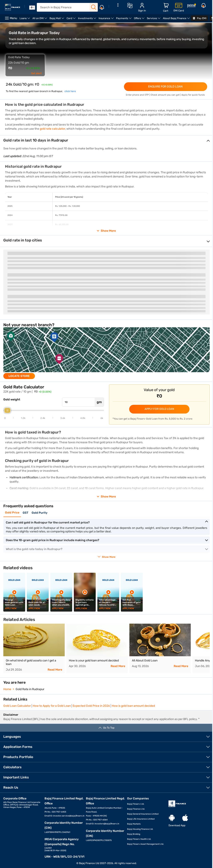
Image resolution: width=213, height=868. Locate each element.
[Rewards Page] (191, 6)
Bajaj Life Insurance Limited (141, 819)
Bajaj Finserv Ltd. (135, 804)
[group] (106, 353)
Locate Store (19, 376)
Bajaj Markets (134, 824)
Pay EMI (201, 18)
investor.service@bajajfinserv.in (68, 816)
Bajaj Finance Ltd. (136, 809)
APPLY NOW (10, 608)
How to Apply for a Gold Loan (52, 706)
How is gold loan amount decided (133, 706)
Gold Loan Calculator (17, 706)
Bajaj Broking (133, 834)
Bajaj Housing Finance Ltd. (140, 829)
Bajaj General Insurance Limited (143, 814)
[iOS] (185, 818)
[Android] (171, 818)
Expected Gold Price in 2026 (91, 706)
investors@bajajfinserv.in (107, 823)
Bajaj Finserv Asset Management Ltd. (145, 844)
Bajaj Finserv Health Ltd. (139, 839)
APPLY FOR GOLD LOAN (159, 408)
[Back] (32, 7)
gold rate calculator (52, 129)
